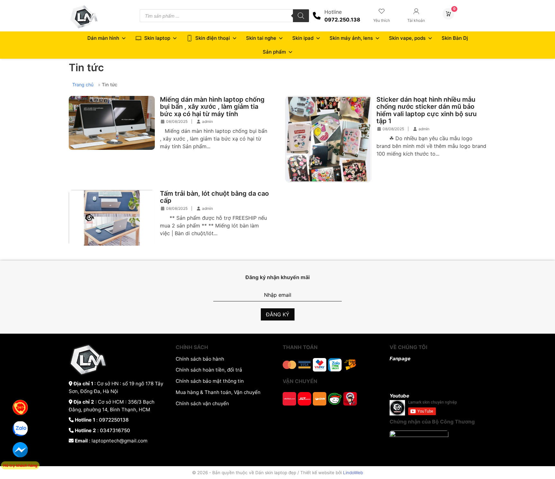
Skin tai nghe (261, 38)
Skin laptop (157, 38)
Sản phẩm (274, 52)
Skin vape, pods (407, 38)
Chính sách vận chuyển (202, 403)
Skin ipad (302, 38)
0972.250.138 (342, 19)
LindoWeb (353, 472)
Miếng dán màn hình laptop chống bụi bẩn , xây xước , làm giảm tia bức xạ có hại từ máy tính (212, 107)
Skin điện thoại (212, 38)
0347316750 (115, 430)
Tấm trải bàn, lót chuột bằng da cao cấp (214, 197)
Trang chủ (82, 84)
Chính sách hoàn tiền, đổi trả (209, 370)
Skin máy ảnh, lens (351, 38)
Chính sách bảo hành (200, 359)
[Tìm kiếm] (301, 15)
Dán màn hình (103, 38)
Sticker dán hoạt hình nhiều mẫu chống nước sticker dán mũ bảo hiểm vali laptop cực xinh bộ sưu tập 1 (426, 110)
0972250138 (114, 420)
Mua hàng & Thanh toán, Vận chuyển (218, 392)
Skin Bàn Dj (455, 38)
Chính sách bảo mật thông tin (210, 381)
